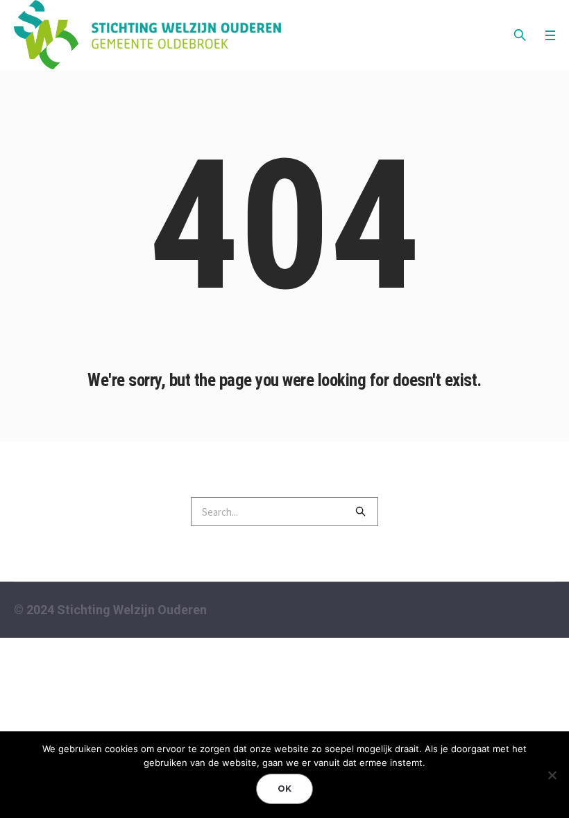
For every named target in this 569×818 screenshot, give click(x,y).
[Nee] (552, 775)
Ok (284, 788)
